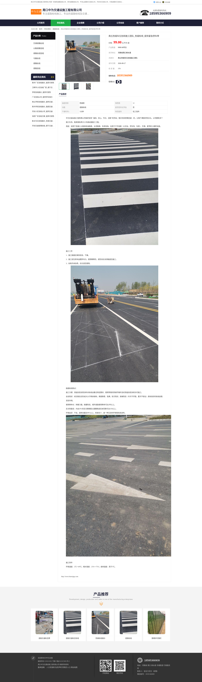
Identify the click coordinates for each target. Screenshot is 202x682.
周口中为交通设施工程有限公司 (48, 664)
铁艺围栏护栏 (156, 638)
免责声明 (58, 667)
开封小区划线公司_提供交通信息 (43, 111)
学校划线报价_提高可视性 (41, 92)
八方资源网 (51, 667)
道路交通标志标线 (44, 638)
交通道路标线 (38, 43)
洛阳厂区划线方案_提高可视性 (43, 116)
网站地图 (74, 667)
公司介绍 (100, 23)
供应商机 (60, 23)
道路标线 (56, 29)
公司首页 (41, 23)
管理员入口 (66, 667)
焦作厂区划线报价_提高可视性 (43, 83)
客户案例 (140, 23)
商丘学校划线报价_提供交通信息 (43, 102)
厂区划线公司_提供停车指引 (42, 97)
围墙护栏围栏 (128, 638)
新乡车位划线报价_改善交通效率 (43, 121)
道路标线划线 (38, 53)
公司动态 (120, 23)
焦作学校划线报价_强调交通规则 (43, 107)
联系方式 (160, 23)
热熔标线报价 (72, 638)
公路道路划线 (38, 48)
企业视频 (80, 23)
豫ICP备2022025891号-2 (61, 661)
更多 (52, 77)
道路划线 (36, 68)
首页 (40, 29)
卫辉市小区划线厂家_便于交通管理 (43, 87)
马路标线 (36, 58)
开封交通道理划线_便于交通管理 (43, 126)
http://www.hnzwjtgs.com (69, 576)
